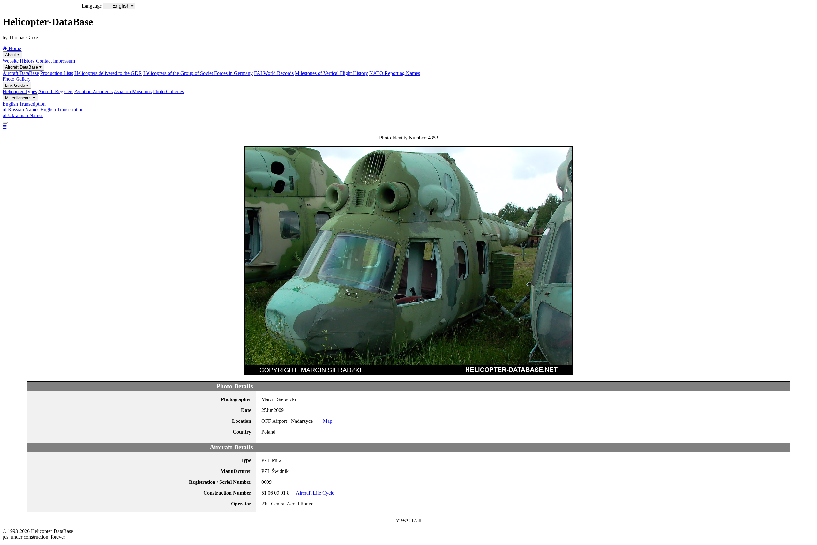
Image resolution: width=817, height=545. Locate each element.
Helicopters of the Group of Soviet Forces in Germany (198, 73)
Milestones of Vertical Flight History (331, 73)
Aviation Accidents (93, 91)
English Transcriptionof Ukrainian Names (43, 112)
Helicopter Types (20, 91)
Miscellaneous (19, 97)
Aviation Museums (133, 91)
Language (92, 6)
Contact (44, 60)
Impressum (64, 60)
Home (14, 48)
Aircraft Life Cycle (315, 493)
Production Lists (56, 73)
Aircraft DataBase (22, 67)
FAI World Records (274, 73)
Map (327, 421)
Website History (19, 60)
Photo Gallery (17, 79)
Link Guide (15, 85)
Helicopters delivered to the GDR (108, 73)
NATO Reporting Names (394, 73)
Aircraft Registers (55, 91)
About (11, 54)
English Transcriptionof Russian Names (24, 106)
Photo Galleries (168, 91)
